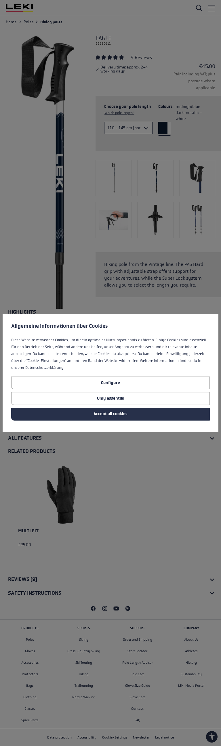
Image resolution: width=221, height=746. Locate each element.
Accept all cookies (110, 413)
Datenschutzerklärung (44, 367)
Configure (110, 382)
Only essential (110, 398)
